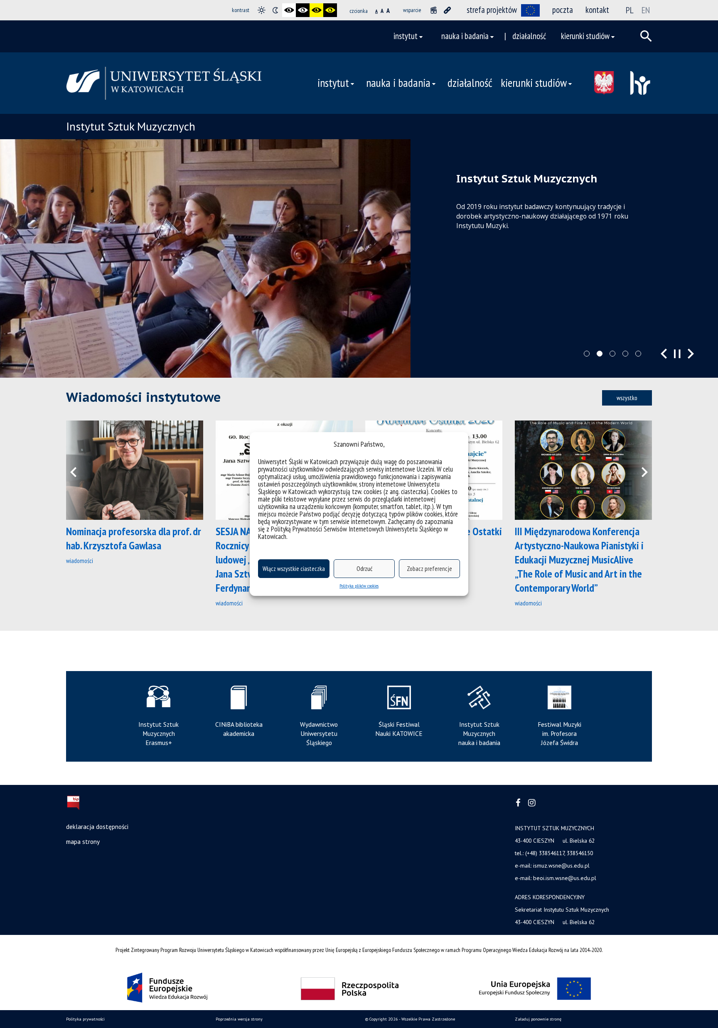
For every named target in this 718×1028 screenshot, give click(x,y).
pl (630, 10)
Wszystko (627, 397)
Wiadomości (79, 560)
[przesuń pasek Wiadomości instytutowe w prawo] (639, 470)
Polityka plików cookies (359, 586)
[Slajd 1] (587, 354)
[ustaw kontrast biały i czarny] (303, 10)
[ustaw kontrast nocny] (275, 10)
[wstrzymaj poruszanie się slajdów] (677, 353)
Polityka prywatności (85, 1019)
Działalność (529, 36)
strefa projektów (492, 9)
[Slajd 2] (599, 354)
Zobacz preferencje (429, 569)
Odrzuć (364, 569)
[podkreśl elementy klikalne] (447, 10)
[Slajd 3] (612, 354)
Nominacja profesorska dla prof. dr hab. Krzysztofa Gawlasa (133, 538)
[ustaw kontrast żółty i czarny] (330, 10)
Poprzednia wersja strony (239, 1019)
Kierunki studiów (585, 36)
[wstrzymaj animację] (433, 10)
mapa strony (83, 841)
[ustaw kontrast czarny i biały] (289, 10)
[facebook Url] (518, 803)
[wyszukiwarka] (646, 36)
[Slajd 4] (625, 354)
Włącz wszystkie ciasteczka (294, 569)
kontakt (597, 9)
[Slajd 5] (638, 354)
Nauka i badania (465, 36)
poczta (562, 9)
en (646, 10)
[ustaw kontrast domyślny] (261, 10)
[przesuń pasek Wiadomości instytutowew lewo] (78, 470)
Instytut (405, 36)
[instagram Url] (531, 803)
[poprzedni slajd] (664, 354)
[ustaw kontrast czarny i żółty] (316, 10)
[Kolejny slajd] (691, 354)
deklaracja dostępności (97, 826)
